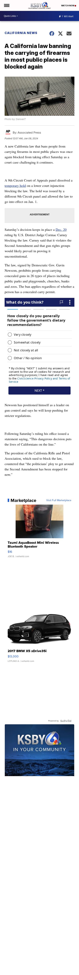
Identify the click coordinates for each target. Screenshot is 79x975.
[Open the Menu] (6, 5)
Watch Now (68, 5)
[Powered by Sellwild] (65, 721)
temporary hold (15, 185)
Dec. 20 (61, 229)
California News (21, 33)
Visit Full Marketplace (58, 500)
